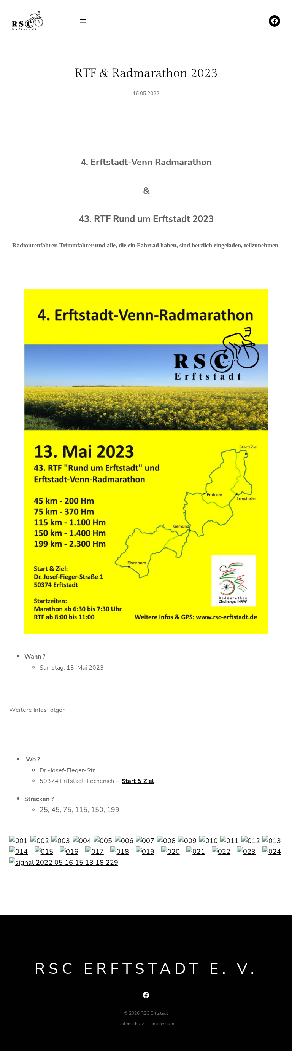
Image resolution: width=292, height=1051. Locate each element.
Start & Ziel (138, 781)
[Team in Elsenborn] (103, 840)
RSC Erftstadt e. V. (146, 968)
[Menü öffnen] (83, 21)
